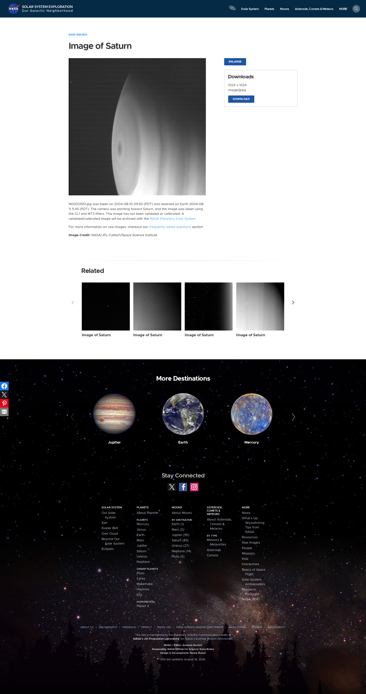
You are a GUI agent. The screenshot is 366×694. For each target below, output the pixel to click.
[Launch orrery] (232, 10)
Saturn (141, 551)
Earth (183, 442)
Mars (140, 540)
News (246, 512)
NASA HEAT (251, 599)
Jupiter (114, 442)
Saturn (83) (180, 540)
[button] (343, 9)
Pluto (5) (178, 556)
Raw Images (78, 34)
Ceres (141, 578)
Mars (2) (178, 529)
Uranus (142, 556)
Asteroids (214, 550)
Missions (248, 553)
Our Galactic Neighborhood (47, 11)
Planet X (143, 606)
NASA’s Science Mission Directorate (208, 639)
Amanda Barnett (192, 645)
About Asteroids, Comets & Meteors (219, 524)
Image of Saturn (96, 335)
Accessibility (277, 627)
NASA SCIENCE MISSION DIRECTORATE (199, 627)
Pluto (140, 573)
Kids (245, 558)
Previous (72, 302)
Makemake (145, 584)
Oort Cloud (110, 533)
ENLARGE (235, 61)
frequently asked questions (170, 227)
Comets (212, 555)
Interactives (250, 564)
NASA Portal (237, 627)
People (247, 548)
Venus (141, 529)
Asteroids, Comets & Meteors (214, 511)
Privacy (146, 627)
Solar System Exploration (47, 6)
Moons (177, 507)
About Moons (182, 512)
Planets (142, 507)
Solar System (112, 507)
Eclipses (108, 548)
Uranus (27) (180, 545)
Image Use (164, 627)
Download (241, 99)
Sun (104, 522)
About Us (87, 627)
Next (293, 302)
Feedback (129, 627)
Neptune (143, 561)
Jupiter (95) (180, 535)
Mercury (251, 442)
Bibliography (108, 627)
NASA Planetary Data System (173, 219)
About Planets (147, 512)
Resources (250, 537)
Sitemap (257, 627)
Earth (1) (178, 524)
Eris (139, 594)
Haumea (143, 589)
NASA (14, 8)
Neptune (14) (181, 551)
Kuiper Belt (110, 528)
